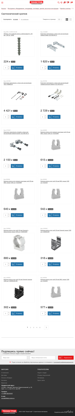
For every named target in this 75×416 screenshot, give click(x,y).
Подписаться (68, 357)
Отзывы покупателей (44, 375)
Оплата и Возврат (6, 378)
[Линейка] (70, 19)
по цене (15, 19)
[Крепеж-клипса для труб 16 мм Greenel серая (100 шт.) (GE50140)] (56, 243)
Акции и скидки (42, 372)
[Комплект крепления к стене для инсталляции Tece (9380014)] (19, 96)
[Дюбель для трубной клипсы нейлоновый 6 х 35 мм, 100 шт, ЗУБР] (19, 46)
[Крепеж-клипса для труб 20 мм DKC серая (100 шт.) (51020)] (56, 292)
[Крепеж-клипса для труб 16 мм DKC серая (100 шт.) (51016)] (56, 194)
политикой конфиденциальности (63, 362)
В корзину (19, 67)
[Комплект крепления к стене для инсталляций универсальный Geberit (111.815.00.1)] (56, 96)
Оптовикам (41, 378)
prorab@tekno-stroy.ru (7, 398)
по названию (25, 19)
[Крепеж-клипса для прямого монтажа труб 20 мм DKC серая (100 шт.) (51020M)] (19, 194)
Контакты (4, 380)
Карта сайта (41, 380)
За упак (50, 160)
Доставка (4, 375)
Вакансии (4, 383)
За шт (13, 61)
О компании (5, 372)
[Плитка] (67, 19)
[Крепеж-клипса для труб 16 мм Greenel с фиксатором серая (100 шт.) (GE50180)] (19, 243)
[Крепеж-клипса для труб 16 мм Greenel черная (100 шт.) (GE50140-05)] (19, 292)
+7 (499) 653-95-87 (7, 393)
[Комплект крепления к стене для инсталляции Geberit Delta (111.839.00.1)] (56, 46)
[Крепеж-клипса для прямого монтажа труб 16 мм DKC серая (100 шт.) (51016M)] (56, 145)
